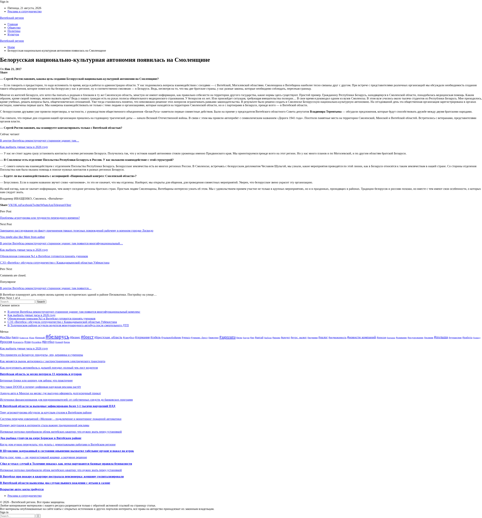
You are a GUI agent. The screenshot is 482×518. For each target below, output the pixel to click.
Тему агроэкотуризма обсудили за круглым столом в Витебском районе (46, 412)
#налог (323, 337)
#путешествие (455, 337)
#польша (441, 337)
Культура (13, 34)
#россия (6, 342)
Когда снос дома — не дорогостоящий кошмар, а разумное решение (43, 457)
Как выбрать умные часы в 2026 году (24, 147)
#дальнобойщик (171, 337)
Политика (14, 31)
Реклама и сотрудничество (25, 11)
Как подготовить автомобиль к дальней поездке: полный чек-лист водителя (49, 367)
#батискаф (40, 337)
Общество (14, 27)
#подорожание (415, 337)
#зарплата (227, 337)
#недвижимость (337, 337)
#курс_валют (299, 337)
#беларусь (57, 336)
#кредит (285, 337)
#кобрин (268, 338)
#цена (67, 342)
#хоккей (59, 342)
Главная (13, 24)
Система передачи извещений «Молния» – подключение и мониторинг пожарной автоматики (60, 418)
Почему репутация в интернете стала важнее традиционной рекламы (44, 425)
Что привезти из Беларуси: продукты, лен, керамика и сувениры (41, 354)
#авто (15, 337)
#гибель (155, 337)
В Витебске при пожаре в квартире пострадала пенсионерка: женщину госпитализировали (62, 476)
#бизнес (75, 337)
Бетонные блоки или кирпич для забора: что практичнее (36, 380)
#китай (259, 337)
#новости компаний (361, 337)
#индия (246, 337)
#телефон (36, 342)
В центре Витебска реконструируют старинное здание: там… (39, 140)
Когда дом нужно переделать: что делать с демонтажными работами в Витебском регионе (58, 444)
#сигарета (18, 342)
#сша (27, 341)
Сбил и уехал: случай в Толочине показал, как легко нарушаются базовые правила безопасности (66, 463)
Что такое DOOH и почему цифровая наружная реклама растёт (40, 386)
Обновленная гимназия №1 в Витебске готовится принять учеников (51, 318)
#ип (252, 337)
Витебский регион (12, 17)
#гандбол (128, 337)
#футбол (48, 342)
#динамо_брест (199, 337)
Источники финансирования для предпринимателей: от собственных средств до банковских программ (66, 399)
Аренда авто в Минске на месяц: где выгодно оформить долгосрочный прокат (50, 393)
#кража (276, 337)
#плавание (401, 337)
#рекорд (476, 337)
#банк (31, 337)
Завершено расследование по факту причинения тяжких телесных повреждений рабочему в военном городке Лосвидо (76, 230)
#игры (239, 337)
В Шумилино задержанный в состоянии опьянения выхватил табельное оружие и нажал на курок (67, 450)
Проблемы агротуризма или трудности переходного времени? (40, 217)
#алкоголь (23, 337)
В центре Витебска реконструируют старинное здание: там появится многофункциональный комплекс (74, 311)
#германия (142, 337)
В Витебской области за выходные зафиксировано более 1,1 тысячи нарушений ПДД (57, 406)
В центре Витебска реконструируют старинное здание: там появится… (46, 288)
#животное (213, 337)
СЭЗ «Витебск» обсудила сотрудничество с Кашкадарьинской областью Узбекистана (62, 321)
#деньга (186, 337)
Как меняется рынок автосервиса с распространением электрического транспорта (52, 361)
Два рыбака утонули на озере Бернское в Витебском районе (40, 438)
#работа (467, 337)
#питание (391, 337)
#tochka (5, 337)
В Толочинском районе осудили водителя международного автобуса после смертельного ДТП (68, 325)
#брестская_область (108, 337)
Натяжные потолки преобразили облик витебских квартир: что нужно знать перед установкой (61, 431)
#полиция (428, 337)
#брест (87, 337)
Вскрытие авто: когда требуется (22, 489)
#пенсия (381, 337)
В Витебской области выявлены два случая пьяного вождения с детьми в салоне (55, 482)
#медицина (312, 337)
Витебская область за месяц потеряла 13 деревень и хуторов (41, 374)
